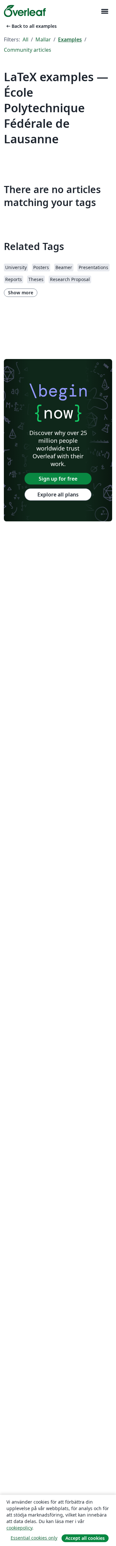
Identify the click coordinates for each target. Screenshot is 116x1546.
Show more (20, 292)
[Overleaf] (25, 11)
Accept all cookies (85, 1538)
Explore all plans (58, 494)
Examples (70, 39)
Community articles (27, 49)
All (25, 39)
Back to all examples (31, 26)
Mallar (43, 39)
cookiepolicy (19, 1528)
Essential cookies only (34, 1538)
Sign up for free (58, 478)
